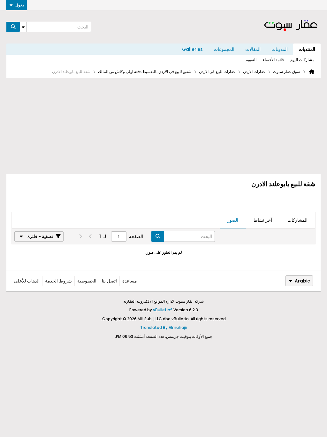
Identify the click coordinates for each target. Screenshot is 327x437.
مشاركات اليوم (302, 59)
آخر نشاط (263, 220)
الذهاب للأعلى (27, 281)
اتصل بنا (109, 281)
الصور (232, 220)
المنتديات (307, 49)
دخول (19, 5)
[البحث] (13, 27)
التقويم (251, 59)
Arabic (302, 281)
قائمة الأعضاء (273, 59)
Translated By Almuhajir (163, 327)
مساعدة (129, 281)
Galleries (192, 49)
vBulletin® (162, 310)
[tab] (297, 220)
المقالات (253, 49)
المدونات (279, 49)
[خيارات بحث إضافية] (23, 27)
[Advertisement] (163, 126)
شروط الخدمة (58, 281)
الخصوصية (86, 281)
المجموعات (224, 49)
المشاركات (297, 220)
